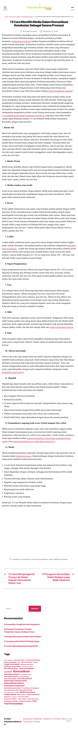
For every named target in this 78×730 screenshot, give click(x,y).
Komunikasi (25, 559)
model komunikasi (33, 694)
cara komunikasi (19, 660)
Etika (18, 662)
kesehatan (16, 559)
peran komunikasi (23, 697)
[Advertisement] (39, 532)
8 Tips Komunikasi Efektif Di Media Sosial (21, 641)
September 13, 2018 (50, 31)
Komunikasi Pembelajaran (30, 688)
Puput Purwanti (31, 31)
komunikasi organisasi (14, 685)
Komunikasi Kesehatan (27, 16)
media (51, 559)
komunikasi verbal (9, 692)
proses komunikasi (10, 699)
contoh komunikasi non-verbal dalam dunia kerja (33, 441)
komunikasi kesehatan (39, 559)
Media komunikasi (61, 559)
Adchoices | (28, 719)
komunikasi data (24, 676)
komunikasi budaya (26, 674)
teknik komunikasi (25, 701)
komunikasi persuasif (11, 690)
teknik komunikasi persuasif (60, 91)
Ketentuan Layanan (32, 721)
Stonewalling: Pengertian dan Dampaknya (22, 624)
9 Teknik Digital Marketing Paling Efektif (21, 646)
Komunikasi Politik (25, 690)
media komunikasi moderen (61, 327)
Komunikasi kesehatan (21, 41)
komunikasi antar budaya (13, 372)
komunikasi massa (23, 456)
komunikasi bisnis (12, 674)
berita (5, 660)
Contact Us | (48, 719)
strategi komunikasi (11, 701)
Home (6, 16)
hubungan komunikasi (27, 666)
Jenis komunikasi (26, 668)
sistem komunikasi (33, 699)
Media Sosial (21, 694)
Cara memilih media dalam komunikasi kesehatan (23, 115)
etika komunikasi (26, 662)
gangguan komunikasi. (27, 664)
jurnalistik (8, 672)
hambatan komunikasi (12, 666)
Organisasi (7, 697)
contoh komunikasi (33, 660)
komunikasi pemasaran (13, 688)
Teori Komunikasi (13, 703)
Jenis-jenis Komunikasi (14, 16)
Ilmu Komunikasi (11, 668)
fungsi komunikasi (12, 664)
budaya (10, 660)
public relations (22, 699)
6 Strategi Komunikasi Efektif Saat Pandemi (22, 637)
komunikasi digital (10, 678)
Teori (34, 701)
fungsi (35, 662)
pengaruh (14, 697)
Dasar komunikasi (10, 662)
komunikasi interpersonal (15, 681)
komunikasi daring (11, 676)
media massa (10, 694)
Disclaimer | (38, 719)
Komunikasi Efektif (24, 679)
